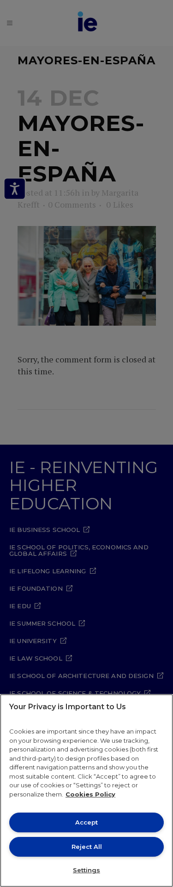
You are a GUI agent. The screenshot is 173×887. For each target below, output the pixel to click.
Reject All (87, 846)
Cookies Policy (90, 794)
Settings (86, 870)
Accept (86, 822)
